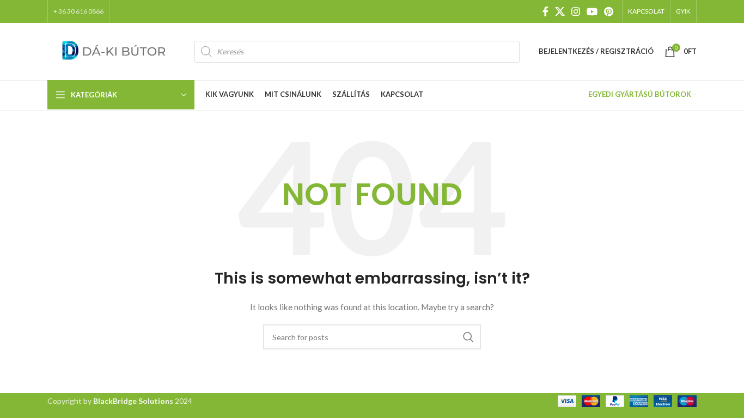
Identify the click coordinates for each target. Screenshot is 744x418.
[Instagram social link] (575, 11)
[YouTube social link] (592, 11)
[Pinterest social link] (609, 11)
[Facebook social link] (545, 11)
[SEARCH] (468, 336)
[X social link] (560, 11)
